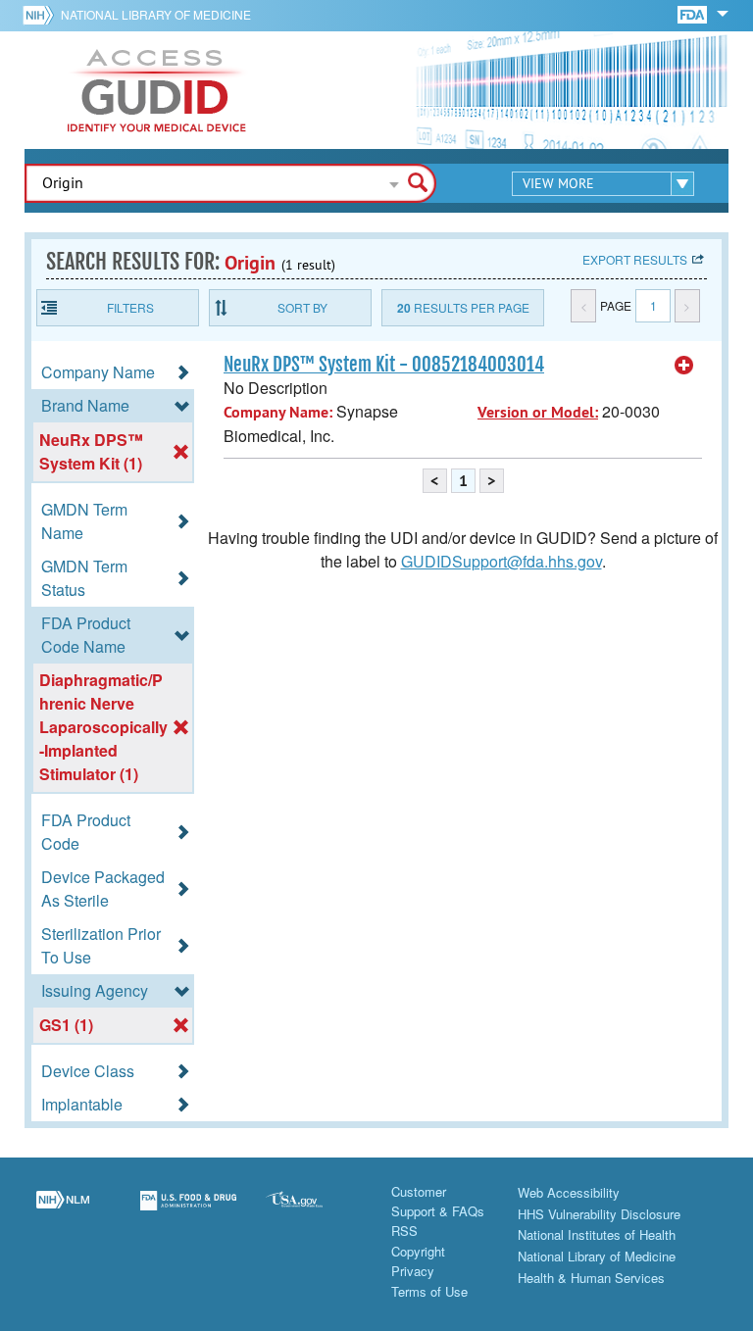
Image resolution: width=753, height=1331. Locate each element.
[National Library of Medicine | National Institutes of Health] (63, 1212)
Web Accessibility (569, 1192)
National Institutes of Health (597, 1234)
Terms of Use (429, 1291)
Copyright (418, 1251)
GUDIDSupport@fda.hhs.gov (501, 561)
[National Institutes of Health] (42, 14)
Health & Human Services (591, 1277)
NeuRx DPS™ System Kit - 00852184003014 (384, 364)
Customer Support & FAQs (437, 1201)
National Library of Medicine (156, 14)
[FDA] (694, 13)
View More (558, 183)
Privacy (412, 1270)
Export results (634, 259)
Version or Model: (537, 412)
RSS (404, 1230)
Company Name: (278, 412)
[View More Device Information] (684, 365)
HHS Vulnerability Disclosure (599, 1214)
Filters (130, 307)
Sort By (302, 307)
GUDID (157, 90)
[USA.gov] (314, 1212)
